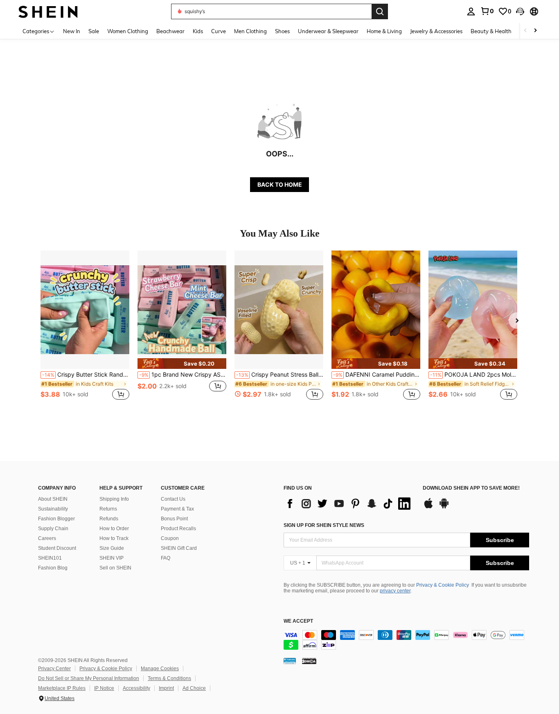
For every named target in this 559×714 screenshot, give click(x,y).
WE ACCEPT (298, 621)
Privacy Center (54, 668)
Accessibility (136, 688)
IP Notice (104, 688)
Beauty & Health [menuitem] (491, 31)
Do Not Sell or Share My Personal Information (88, 678)
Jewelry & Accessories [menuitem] (436, 31)
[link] (487, 11)
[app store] (428, 507)
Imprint (166, 688)
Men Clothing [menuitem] (250, 31)
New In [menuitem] (71, 31)
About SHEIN (53, 499)
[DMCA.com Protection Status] (309, 661)
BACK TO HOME (279, 184)
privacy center (395, 591)
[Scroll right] (535, 31)
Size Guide (111, 548)
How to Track (113, 538)
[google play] (444, 507)
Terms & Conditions (169, 678)
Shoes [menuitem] (282, 31)
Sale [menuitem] (93, 31)
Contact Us (173, 499)
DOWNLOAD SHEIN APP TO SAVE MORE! (471, 488)
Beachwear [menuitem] (170, 31)
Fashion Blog (53, 568)
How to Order (114, 528)
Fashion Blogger (56, 519)
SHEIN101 (50, 558)
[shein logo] (48, 11)
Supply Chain (53, 528)
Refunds (108, 519)
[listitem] (85, 330)
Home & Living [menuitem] (384, 31)
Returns (108, 509)
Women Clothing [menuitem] (127, 31)
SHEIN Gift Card (179, 548)
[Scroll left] (525, 31)
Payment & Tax (177, 509)
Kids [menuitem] (198, 31)
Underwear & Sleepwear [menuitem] (328, 31)
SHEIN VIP (111, 558)
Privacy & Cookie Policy (442, 585)
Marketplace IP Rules (62, 688)
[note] (181, 363)
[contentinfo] (406, 640)
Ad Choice (194, 688)
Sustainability (53, 509)
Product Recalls (178, 528)
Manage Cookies (160, 668)
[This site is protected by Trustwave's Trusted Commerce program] (290, 661)
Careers (47, 538)
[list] (349, 503)
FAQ (165, 558)
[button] (520, 11)
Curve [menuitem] (218, 31)
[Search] (380, 11)
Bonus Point (174, 519)
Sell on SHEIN (115, 568)
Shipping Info (114, 499)
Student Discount (57, 548)
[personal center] (471, 11)
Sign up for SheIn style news (324, 525)
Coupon (170, 538)
